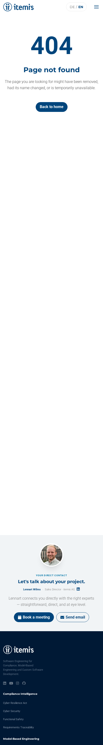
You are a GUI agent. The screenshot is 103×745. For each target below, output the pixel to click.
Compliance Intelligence (20, 694)
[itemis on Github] (24, 683)
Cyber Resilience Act (15, 703)
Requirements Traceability (18, 727)
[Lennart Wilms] (51, 555)
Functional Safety (13, 719)
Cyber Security (11, 711)
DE (72, 7)
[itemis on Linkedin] (4, 683)
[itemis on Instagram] (17, 683)
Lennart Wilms (32, 589)
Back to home (51, 106)
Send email (75, 617)
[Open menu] (97, 7)
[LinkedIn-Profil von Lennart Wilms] (78, 589)
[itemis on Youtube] (11, 683)
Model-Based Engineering (21, 738)
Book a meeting (36, 617)
